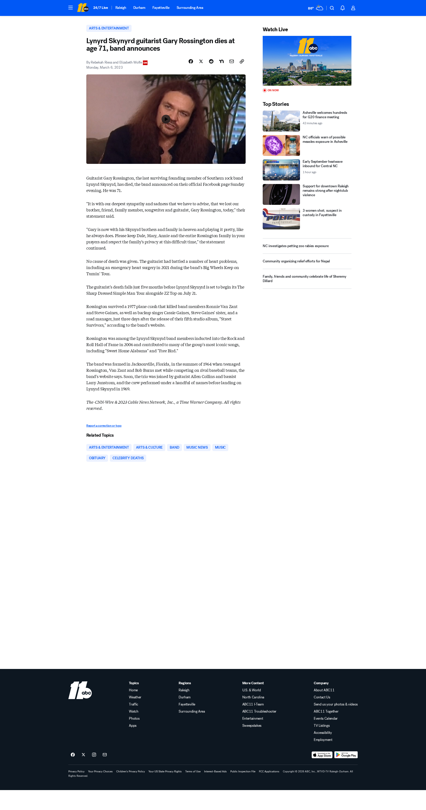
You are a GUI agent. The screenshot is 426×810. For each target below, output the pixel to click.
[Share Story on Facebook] (191, 61)
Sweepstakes (251, 725)
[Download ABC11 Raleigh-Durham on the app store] (322, 754)
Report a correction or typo (103, 426)
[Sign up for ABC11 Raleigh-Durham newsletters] (104, 754)
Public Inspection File (242, 771)
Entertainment (252, 718)
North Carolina (253, 697)
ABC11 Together (326, 711)
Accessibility (323, 732)
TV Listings (321, 725)
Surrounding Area (190, 7)
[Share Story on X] (201, 61)
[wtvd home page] (80, 690)
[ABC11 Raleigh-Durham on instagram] (94, 754)
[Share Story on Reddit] (211, 61)
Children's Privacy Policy (130, 771)
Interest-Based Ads (215, 771)
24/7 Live (100, 7)
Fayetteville (161, 7)
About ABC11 (324, 690)
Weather (135, 697)
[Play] (307, 61)
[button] (70, 7)
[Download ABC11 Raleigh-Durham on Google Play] (346, 754)
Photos (134, 718)
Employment (323, 740)
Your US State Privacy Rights (165, 771)
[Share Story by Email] (231, 61)
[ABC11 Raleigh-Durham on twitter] (83, 754)
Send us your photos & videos (336, 704)
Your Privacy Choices (100, 771)
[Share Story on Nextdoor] (221, 61)
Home (133, 690)
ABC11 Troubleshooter (259, 711)
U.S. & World (251, 690)
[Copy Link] (242, 61)
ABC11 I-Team (253, 704)
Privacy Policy (76, 771)
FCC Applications (269, 771)
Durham (139, 7)
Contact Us (322, 697)
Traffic (133, 704)
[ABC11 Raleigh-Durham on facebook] (72, 754)
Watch (133, 711)
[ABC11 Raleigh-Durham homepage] (83, 8)
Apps (132, 725)
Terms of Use (193, 771)
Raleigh (120, 7)
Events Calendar (326, 718)
